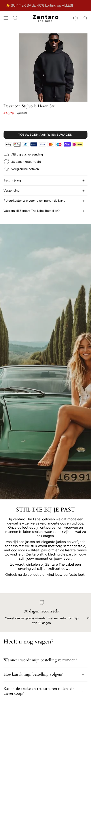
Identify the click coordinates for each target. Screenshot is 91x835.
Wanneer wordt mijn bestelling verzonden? (40, 660)
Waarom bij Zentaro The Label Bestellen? (32, 211)
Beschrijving (12, 180)
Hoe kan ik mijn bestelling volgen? (33, 674)
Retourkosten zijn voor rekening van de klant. (34, 201)
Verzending (11, 190)
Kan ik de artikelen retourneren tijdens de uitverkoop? (39, 691)
